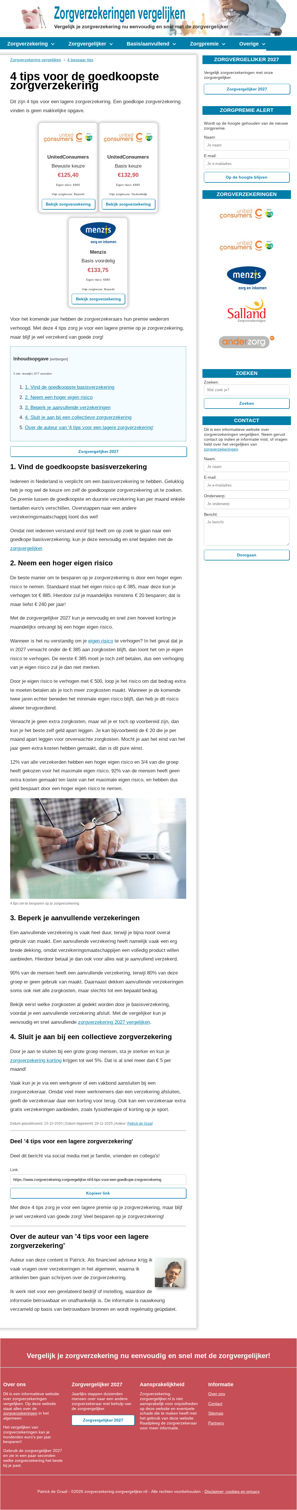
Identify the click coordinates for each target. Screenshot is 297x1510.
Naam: (210, 137)
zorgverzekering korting (35, 1060)
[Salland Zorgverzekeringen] (247, 321)
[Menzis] (247, 289)
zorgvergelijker (26, 548)
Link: (14, 1169)
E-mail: (210, 155)
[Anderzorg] (247, 353)
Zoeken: (211, 382)
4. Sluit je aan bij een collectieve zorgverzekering (78, 417)
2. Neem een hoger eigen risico (59, 397)
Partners (216, 1423)
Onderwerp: (215, 495)
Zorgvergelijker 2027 (98, 451)
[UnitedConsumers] (247, 225)
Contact (215, 1403)
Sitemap (215, 1413)
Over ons (216, 1393)
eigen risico (100, 641)
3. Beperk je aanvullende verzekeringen (68, 407)
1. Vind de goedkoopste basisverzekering (69, 387)
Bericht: (211, 514)
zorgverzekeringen (221, 449)
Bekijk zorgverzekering (68, 204)
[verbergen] (59, 359)
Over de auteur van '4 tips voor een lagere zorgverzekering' (89, 427)
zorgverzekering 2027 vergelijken (114, 1022)
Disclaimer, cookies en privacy (232, 1491)
